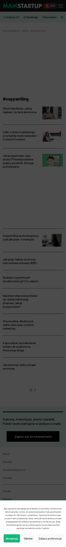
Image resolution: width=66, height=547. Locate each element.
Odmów (28, 538)
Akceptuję (12, 538)
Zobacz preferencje (50, 538)
